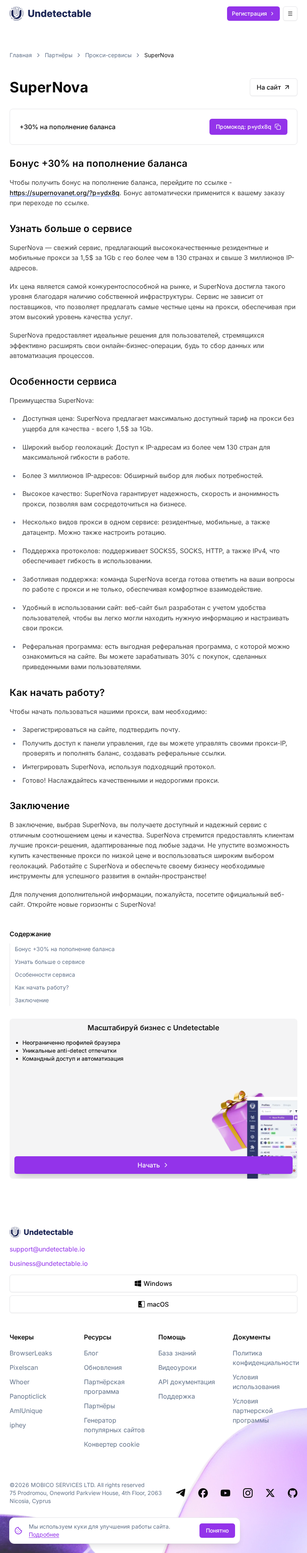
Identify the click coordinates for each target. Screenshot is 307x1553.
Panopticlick (28, 1396)
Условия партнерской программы (253, 1410)
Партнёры (58, 55)
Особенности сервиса (45, 974)
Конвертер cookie (112, 1444)
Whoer (20, 1382)
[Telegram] (180, 1493)
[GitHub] (292, 1493)
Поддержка (176, 1396)
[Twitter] (270, 1493)
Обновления (103, 1367)
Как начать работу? (42, 987)
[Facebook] (203, 1493)
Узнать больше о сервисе (50, 961)
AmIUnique (26, 1411)
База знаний (177, 1353)
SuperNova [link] (159, 55)
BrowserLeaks (31, 1353)
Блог (91, 1353)
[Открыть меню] (290, 13)
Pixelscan (24, 1367)
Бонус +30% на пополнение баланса (65, 948)
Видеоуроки (177, 1367)
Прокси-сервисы (108, 55)
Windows (158, 1283)
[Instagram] (248, 1493)
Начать (149, 1165)
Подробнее (44, 1534)
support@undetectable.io (47, 1249)
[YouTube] (225, 1493)
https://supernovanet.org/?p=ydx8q (65, 193)
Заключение (32, 1000)
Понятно (217, 1530)
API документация (186, 1382)
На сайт (269, 87)
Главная (21, 55)
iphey (18, 1425)
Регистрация (249, 13)
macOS (158, 1304)
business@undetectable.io (49, 1263)
